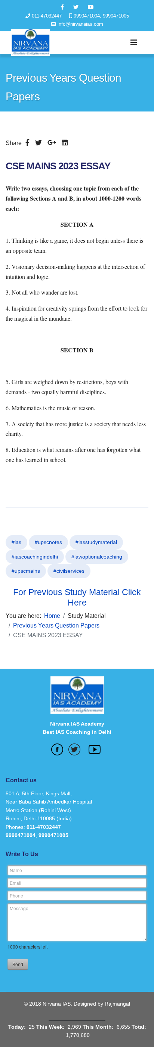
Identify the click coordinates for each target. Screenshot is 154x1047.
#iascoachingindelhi (35, 557)
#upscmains (26, 571)
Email (15, 883)
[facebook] (62, 7)
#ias (16, 542)
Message (19, 908)
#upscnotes (48, 542)
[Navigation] (133, 42)
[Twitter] (38, 143)
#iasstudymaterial (96, 542)
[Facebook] (27, 143)
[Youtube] (91, 7)
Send (17, 964)
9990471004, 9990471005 (101, 16)
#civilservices (68, 571)
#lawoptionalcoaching (96, 557)
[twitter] (75, 7)
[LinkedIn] (65, 143)
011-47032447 (47, 16)
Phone (16, 895)
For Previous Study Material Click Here (77, 597)
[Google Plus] (51, 143)
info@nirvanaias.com (80, 24)
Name (16, 870)
